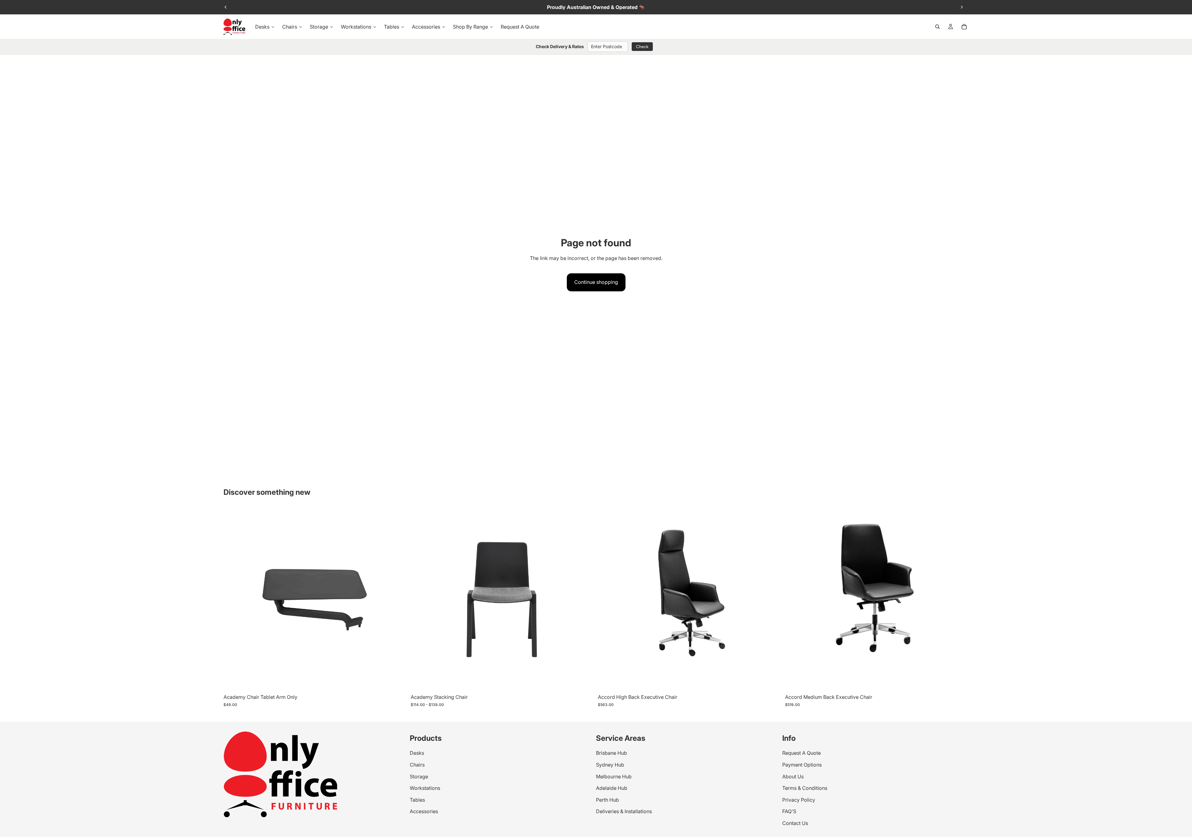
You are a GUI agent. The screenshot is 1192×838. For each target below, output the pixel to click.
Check (642, 46)
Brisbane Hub (611, 753)
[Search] (937, 27)
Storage (419, 776)
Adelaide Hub (611, 788)
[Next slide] (961, 7)
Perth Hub (607, 800)
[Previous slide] (226, 7)
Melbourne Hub (614, 776)
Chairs (417, 765)
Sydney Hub (610, 765)
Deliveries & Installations (624, 811)
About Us (793, 776)
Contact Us (795, 823)
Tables (417, 800)
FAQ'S (789, 811)
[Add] (771, 681)
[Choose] (397, 681)
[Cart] (964, 27)
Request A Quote (801, 753)
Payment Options (802, 765)
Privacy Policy (798, 800)
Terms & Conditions (804, 788)
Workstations (425, 788)
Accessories (424, 811)
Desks (417, 753)
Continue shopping (596, 282)
